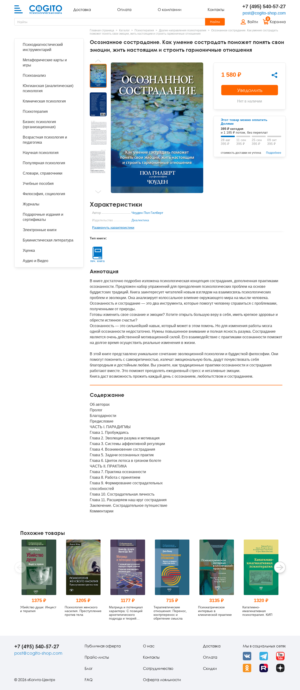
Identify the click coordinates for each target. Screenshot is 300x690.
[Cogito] (45, 9)
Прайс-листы (97, 657)
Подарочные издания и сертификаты (43, 217)
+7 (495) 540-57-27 (264, 6)
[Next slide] (98, 192)
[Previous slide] (98, 61)
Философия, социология (44, 194)
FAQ (89, 679)
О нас (148, 646)
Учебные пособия (38, 184)
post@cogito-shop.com (264, 13)
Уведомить (249, 90)
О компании (169, 9)
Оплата (124, 9)
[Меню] (18, 9)
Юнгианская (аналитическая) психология (48, 88)
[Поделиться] (274, 75)
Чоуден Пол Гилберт (147, 213)
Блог (89, 668)
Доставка (82, 9)
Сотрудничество (158, 668)
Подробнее (273, 152)
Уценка (29, 250)
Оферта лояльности (162, 679)
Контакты (216, 9)
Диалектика (140, 220)
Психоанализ (34, 75)
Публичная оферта (103, 646)
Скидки (210, 668)
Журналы (31, 204)
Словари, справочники (42, 173)
